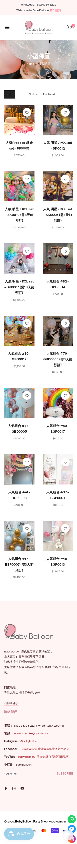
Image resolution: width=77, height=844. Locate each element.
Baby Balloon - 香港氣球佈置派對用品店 (43, 756)
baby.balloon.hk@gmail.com (30, 733)
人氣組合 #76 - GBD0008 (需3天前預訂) (57, 359)
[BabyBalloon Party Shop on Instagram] (14, 788)
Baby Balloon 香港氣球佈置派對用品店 (45, 749)
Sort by (33, 94)
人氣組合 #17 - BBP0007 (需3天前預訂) (19, 564)
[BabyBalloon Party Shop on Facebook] (5, 788)
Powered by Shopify (61, 821)
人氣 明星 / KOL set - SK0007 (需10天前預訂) (19, 287)
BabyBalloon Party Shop (31, 821)
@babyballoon (29, 741)
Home (30, 63)
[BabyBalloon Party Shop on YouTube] (22, 788)
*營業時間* (11, 703)
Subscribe (65, 773)
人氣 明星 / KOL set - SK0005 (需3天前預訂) (57, 214)
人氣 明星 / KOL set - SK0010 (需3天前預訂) (19, 214)
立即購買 (55, 10)
